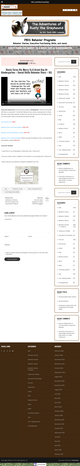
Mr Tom (32, 63)
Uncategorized (63, 154)
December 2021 (59, 420)
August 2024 (58, 377)
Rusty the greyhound (34, 189)
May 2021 (57, 441)
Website (7, 245)
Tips (60, 146)
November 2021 (59, 424)
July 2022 (57, 394)
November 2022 (59, 385)
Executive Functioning (65, 103)
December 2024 (60, 359)
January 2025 (59, 355)
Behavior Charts (64, 81)
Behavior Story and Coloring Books (12, 127)
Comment (8, 219)
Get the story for (8, 122)
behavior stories (18, 189)
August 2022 (58, 390)
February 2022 (59, 411)
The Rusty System (64, 141)
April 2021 (57, 445)
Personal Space (63, 301)
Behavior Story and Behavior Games (12, 133)
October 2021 (59, 428)
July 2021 (57, 437)
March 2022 (58, 407)
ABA (6, 189)
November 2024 (60, 364)
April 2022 (58, 402)
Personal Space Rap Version (67, 297)
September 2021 (60, 433)
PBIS (60, 120)
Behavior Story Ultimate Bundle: (11, 138)
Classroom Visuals (64, 98)
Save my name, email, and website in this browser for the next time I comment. (27, 253)
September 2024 (60, 372)
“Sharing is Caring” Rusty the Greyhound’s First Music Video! (67, 307)
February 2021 (59, 454)
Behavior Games (64, 85)
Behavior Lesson (64, 90)
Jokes (60, 115)
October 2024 (59, 368)
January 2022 (59, 415)
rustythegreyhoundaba (12, 192)
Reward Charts (63, 128)
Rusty (31, 60)
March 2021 (58, 450)
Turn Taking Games (65, 150)
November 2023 (59, 381)
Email (30, 236)
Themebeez (75, 460)
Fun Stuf (61, 107)
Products (61, 124)
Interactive (62, 111)
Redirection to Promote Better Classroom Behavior (67, 170)
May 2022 (57, 398)
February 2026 (59, 351)
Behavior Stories (24, 60)
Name (7, 236)
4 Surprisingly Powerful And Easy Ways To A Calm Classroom (66, 179)
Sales (60, 137)
